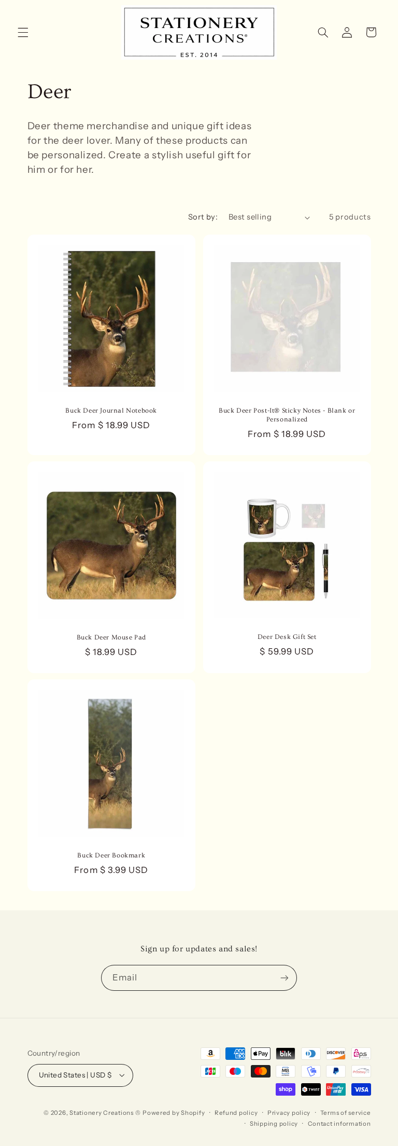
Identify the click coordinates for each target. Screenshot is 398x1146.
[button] (23, 32)
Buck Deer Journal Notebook (111, 410)
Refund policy (236, 1112)
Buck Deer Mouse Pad (111, 637)
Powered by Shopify (174, 1112)
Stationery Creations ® (104, 1112)
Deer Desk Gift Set (287, 636)
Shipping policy (274, 1123)
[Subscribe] (284, 977)
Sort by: (203, 217)
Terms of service (345, 1112)
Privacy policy (288, 1112)
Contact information (339, 1123)
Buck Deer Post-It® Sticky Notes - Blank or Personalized (287, 415)
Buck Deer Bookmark (111, 855)
